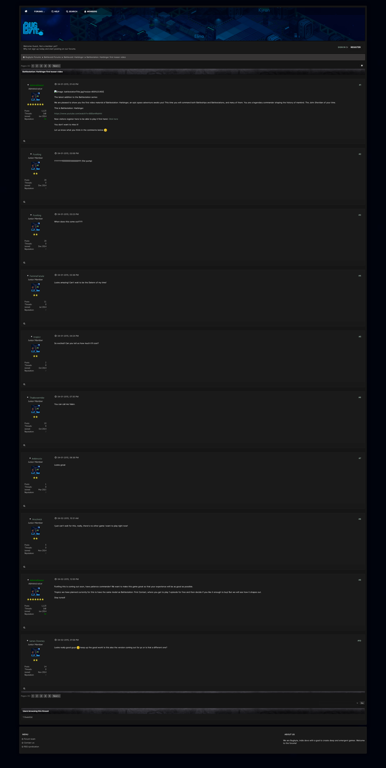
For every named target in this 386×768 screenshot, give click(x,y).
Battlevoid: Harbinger (74, 57)
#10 (359, 640)
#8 (360, 519)
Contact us (29, 742)
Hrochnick (37, 519)
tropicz (37, 336)
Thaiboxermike (37, 397)
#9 (360, 580)
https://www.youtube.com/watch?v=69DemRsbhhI (78, 113)
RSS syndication (31, 746)
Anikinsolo (37, 458)
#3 (360, 215)
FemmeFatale (37, 276)
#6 (360, 397)
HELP (56, 11)
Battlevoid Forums (52, 57)
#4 (360, 275)
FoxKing (37, 154)
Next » (56, 66)
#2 (360, 154)
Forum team (29, 739)
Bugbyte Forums (33, 57)
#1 (360, 85)
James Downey (36, 640)
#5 (360, 336)
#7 (360, 458)
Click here (113, 119)
